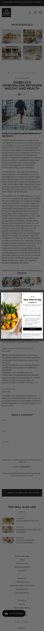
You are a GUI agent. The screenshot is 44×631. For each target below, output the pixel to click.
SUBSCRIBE (32, 329)
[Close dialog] (42, 294)
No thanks (32, 331)
